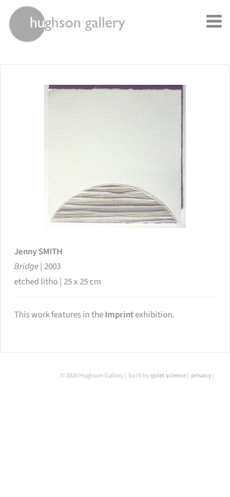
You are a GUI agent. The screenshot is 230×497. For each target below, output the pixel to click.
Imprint (119, 315)
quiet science (168, 375)
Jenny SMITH (38, 252)
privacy (201, 375)
